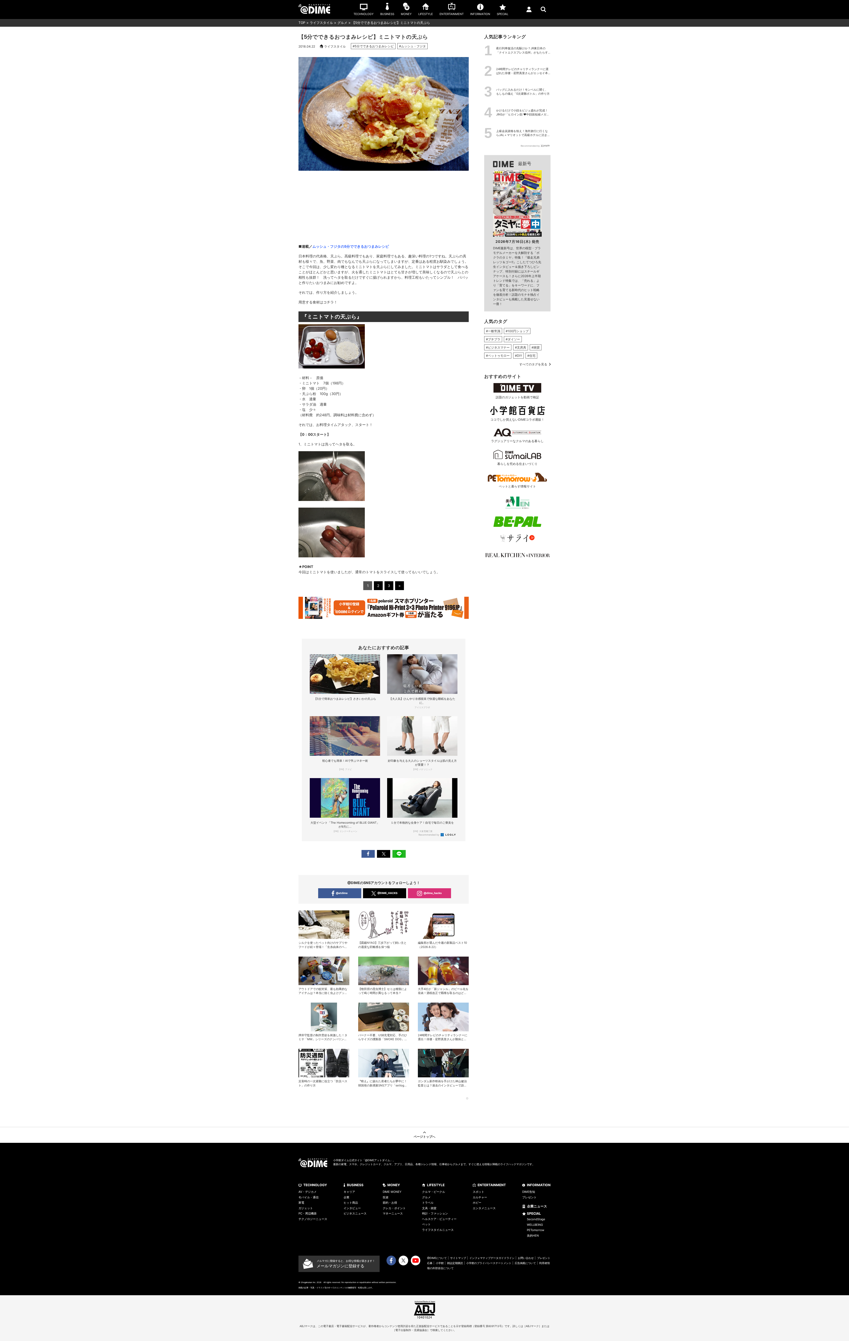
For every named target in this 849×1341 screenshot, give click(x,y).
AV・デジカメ (307, 1191)
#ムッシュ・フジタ (412, 46)
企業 (346, 1197)
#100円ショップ (517, 331)
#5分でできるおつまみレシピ (373, 46)
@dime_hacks (433, 893)
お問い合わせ (526, 1258)
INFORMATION (539, 1185)
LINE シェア (399, 854)
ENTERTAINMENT (492, 1185)
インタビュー (352, 1208)
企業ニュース (537, 1206)
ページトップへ (424, 1136)
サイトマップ (458, 1258)
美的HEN (533, 1235)
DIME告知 (528, 1191)
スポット (478, 1191)
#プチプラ (493, 339)
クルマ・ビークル (433, 1191)
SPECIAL (534, 1213)
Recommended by (429, 834)
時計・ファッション (435, 1213)
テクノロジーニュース (312, 1219)
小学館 (440, 1263)
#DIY (518, 355)
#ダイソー (513, 339)
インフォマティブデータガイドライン (491, 1258)
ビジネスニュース (355, 1213)
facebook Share (368, 854)
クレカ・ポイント (394, 1208)
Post (383, 854)
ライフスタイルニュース (438, 1230)
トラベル (428, 1202)
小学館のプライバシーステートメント (488, 1263)
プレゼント (529, 1197)
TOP (301, 23)
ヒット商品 (351, 1202)
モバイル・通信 (308, 1197)
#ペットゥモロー (498, 355)
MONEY (393, 1185)
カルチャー (480, 1197)
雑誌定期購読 (455, 1263)
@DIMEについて (437, 1258)
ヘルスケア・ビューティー (439, 1219)
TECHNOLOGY (315, 1185)
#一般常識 (493, 331)
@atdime (342, 893)
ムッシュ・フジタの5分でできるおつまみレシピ (350, 246)
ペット (426, 1224)
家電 (301, 1202)
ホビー (477, 1202)
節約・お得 (390, 1202)
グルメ (342, 23)
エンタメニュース (484, 1208)
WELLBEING (535, 1224)
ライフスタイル (321, 23)
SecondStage (536, 1219)
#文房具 (520, 347)
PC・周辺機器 (307, 1213)
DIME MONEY (392, 1191)
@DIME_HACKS (387, 893)
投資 (385, 1197)
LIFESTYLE (436, 1185)
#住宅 (531, 355)
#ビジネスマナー (498, 347)
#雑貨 (536, 347)
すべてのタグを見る (533, 364)
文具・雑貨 (429, 1208)
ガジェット (305, 1208)
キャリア (349, 1191)
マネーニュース (393, 1213)
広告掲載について (525, 1263)
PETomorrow (535, 1230)
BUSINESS (355, 1185)
